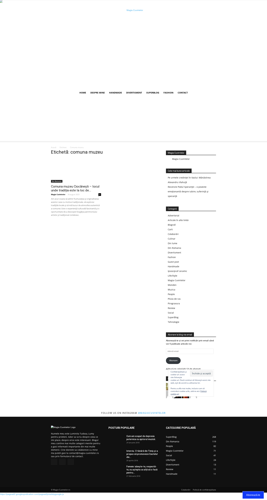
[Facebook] (54, 462)
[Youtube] (71, 462)
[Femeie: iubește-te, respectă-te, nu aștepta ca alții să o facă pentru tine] (116, 470)
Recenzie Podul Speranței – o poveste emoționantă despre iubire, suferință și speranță (188, 191)
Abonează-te (253, 495)
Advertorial (173, 215)
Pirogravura (174, 303)
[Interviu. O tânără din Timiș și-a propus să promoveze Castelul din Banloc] (116, 454)
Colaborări (173, 234)
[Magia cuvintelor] (133, 44)
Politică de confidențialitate (204, 489)
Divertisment (134, 92)
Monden (172, 284)
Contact (183, 92)
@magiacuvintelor (152, 412)
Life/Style (172, 275)
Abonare (173, 360)
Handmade (115, 92)
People (171, 294)
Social (171, 312)
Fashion (168, 92)
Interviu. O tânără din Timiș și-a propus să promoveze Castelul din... (142, 454)
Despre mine (97, 92)
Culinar (171, 238)
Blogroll (172, 224)
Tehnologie (173, 321)
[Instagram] (62, 462)
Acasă (53, 147)
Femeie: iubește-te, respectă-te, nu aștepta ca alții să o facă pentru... (141, 469)
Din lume (172, 243)
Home (82, 92)
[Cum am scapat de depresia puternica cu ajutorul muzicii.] (116, 440)
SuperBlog (152, 92)
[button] (212, 92)
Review (171, 308)
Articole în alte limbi (178, 220)
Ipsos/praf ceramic (177, 271)
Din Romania (56, 181)
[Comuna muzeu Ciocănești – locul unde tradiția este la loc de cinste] (76, 170)
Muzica (171, 289)
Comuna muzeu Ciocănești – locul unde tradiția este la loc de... (75, 188)
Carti (170, 229)
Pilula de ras (174, 298)
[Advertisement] (133, 119)
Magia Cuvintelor (58, 194)
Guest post (173, 261)
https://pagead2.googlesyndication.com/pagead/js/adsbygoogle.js (32, 494)
